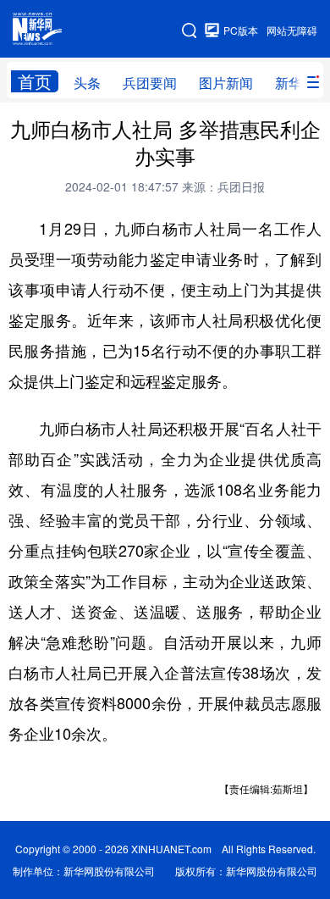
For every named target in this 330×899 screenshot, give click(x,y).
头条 (87, 82)
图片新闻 (226, 82)
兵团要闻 (150, 82)
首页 (35, 81)
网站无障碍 (292, 30)
